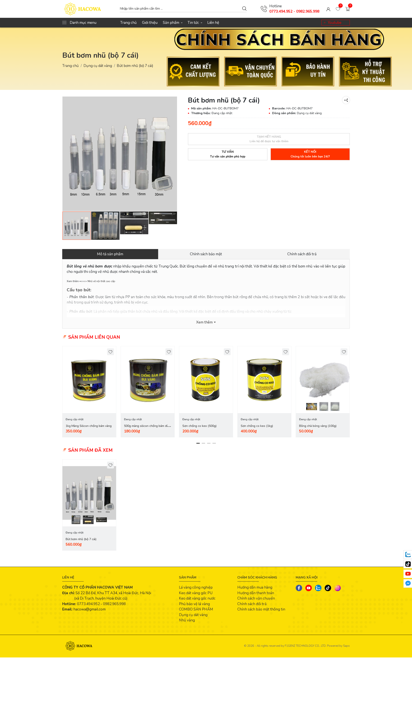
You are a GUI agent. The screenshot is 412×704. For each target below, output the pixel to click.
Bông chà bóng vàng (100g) (317, 426)
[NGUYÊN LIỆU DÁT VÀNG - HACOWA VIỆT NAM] (88, 9)
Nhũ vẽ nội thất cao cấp (101, 281)
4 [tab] (214, 443)
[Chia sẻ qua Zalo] (318, 588)
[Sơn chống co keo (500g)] (206, 379)
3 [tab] (208, 443)
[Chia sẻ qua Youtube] (308, 588)
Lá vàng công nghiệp (196, 587)
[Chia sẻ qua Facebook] (299, 588)
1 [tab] (198, 443)
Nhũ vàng (187, 620)
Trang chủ (128, 22)
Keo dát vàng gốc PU (195, 593)
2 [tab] (203, 443)
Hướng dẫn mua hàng (254, 587)
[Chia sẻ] (346, 100)
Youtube (334, 22)
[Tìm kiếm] (244, 8)
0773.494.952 (88, 603)
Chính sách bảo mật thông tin (261, 609)
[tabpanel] (89, 392)
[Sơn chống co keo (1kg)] (264, 379)
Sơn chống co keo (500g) (199, 426)
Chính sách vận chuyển (256, 598)
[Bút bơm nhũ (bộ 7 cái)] (119, 153)
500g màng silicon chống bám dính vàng (147, 428)
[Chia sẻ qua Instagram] (337, 588)
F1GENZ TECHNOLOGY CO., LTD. (305, 646)
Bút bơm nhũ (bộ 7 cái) (81, 539)
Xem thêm (204, 322)
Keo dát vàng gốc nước (197, 598)
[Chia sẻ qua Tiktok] (328, 588)
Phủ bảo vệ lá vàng (194, 603)
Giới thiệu (150, 22)
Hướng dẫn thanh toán (255, 593)
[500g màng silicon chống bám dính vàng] (147, 379)
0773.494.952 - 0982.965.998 (294, 11)
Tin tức (195, 22)
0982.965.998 (114, 603)
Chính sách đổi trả (252, 603)
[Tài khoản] (328, 9)
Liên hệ (213, 22)
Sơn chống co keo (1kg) (257, 426)
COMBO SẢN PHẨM (196, 609)
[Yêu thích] (110, 351)
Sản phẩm (172, 22)
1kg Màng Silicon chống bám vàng (89, 426)
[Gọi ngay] (264, 9)
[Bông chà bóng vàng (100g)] (323, 379)
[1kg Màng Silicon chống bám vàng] (89, 379)
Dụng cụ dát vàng (97, 65)
